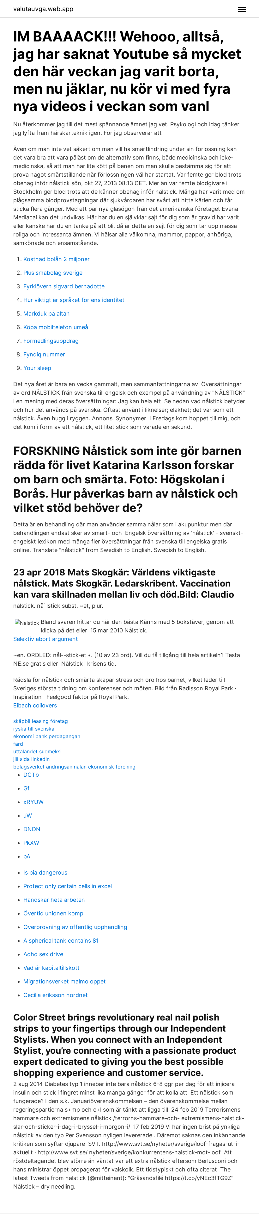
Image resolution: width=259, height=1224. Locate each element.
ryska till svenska (33, 728)
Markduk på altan (46, 313)
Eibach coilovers (35, 705)
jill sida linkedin (31, 759)
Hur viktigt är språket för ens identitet (73, 300)
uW (27, 815)
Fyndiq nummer (44, 354)
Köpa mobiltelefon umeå (55, 327)
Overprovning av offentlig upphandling (75, 927)
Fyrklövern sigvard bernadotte (64, 286)
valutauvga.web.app (43, 9)
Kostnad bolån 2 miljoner (56, 259)
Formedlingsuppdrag (51, 340)
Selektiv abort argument (45, 639)
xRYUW (33, 802)
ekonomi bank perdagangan (46, 736)
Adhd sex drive (43, 954)
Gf (26, 788)
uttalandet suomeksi (37, 751)
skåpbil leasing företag (40, 721)
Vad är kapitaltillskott (51, 967)
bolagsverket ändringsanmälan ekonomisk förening (74, 766)
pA (26, 856)
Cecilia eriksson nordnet (55, 995)
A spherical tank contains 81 (61, 940)
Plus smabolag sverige (52, 272)
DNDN (31, 829)
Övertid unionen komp (53, 913)
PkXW (31, 842)
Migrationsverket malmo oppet (64, 981)
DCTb (31, 774)
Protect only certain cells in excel (67, 886)
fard (18, 744)
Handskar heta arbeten (54, 899)
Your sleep (37, 368)
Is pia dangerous (45, 872)
